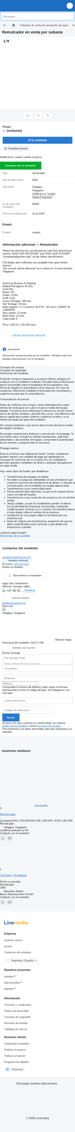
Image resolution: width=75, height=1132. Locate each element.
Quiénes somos (13, 940)
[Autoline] (13, 25)
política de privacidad (14, 725)
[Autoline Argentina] (23, 5)
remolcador (38, 173)
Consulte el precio (18, 148)
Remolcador (8, 814)
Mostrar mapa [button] (63, 639)
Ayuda (8, 946)
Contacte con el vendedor (20, 165)
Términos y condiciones (17, 1004)
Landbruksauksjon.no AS (16, 557)
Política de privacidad (16, 1010)
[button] (70, 5)
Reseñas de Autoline (16, 1023)
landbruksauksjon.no (14, 603)
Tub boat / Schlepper (13, 875)
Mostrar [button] (30, 590)
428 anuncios (21, 564)
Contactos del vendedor (17, 952)
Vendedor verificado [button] (18, 560)
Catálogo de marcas (15, 1029)
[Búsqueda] (69, 16)
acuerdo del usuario (49, 725)
